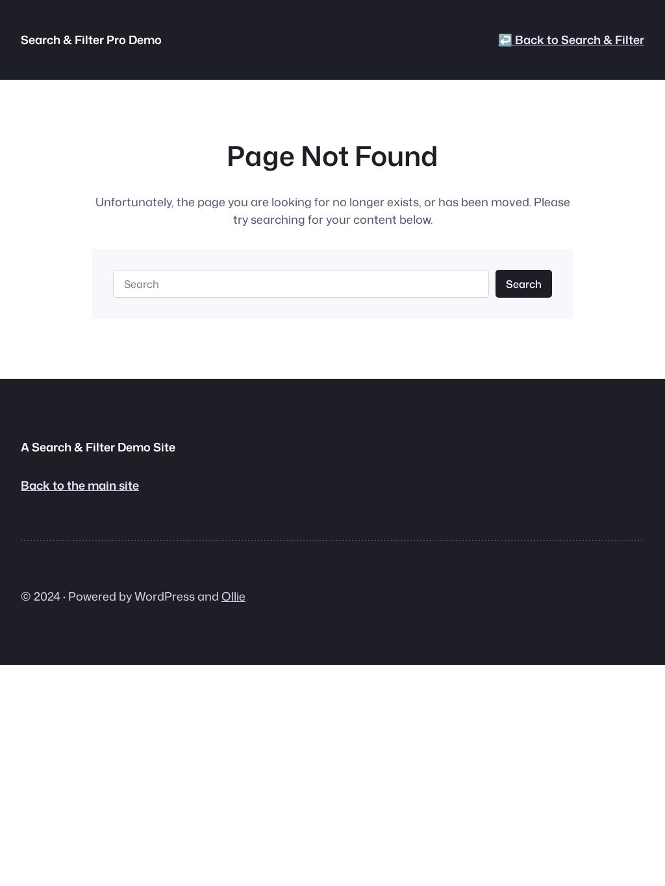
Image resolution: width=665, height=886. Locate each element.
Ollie (233, 596)
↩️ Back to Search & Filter (571, 39)
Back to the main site (80, 485)
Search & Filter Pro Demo (91, 39)
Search (524, 283)
